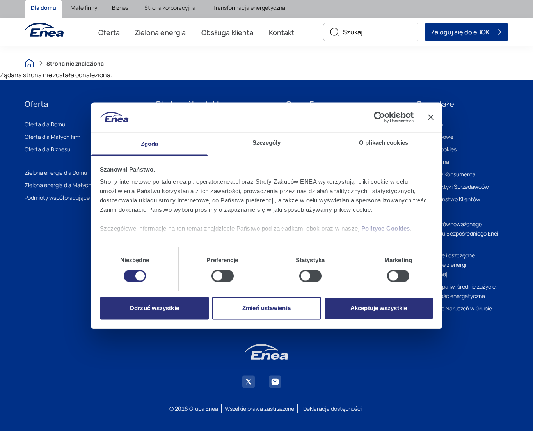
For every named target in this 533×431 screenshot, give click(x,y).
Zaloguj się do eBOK (460, 32)
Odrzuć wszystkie (154, 308)
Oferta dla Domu (45, 124)
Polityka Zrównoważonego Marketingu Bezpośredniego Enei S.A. (457, 233)
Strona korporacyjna (169, 7)
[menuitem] (43, 9)
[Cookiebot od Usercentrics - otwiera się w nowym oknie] (379, 117)
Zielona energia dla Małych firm (63, 185)
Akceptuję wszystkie (378, 308)
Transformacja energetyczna (249, 7)
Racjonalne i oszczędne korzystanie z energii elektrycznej (446, 265)
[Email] (275, 381)
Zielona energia (160, 32)
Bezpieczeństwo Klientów (448, 199)
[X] (248, 381)
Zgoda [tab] (149, 144)
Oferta (109, 32)
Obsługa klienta (227, 32)
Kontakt (281, 32)
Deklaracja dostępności (332, 408)
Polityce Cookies (385, 228)
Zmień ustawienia (266, 308)
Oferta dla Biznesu (47, 149)
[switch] (222, 276)
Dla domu (43, 7)
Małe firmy (84, 7)
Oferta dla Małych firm (52, 136)
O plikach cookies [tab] (383, 143)
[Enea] (44, 30)
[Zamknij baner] (431, 117)
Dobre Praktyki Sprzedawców (453, 186)
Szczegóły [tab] (266, 143)
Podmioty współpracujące (57, 197)
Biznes (120, 7)
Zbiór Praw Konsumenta (446, 174)
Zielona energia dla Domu (56, 172)
